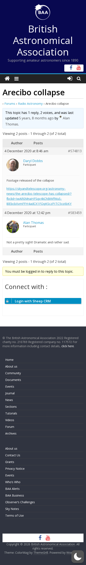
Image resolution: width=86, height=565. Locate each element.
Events (9, 386)
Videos (9, 420)
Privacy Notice (15, 469)
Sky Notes (12, 509)
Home (9, 360)
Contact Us (12, 455)
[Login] (69, 78)
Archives (10, 433)
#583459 (75, 213)
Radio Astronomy (30, 103)
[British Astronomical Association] (7, 78)
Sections (11, 407)
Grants (9, 462)
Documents (13, 380)
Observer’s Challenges (20, 502)
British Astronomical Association (43, 40)
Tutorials (11, 413)
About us (11, 366)
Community (13, 373)
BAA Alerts (12, 489)
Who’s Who (12, 482)
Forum (9, 427)
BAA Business (14, 495)
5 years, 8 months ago (36, 118)
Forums (9, 103)
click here (67, 346)
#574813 (75, 151)
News (9, 400)
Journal (10, 393)
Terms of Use (14, 515)
